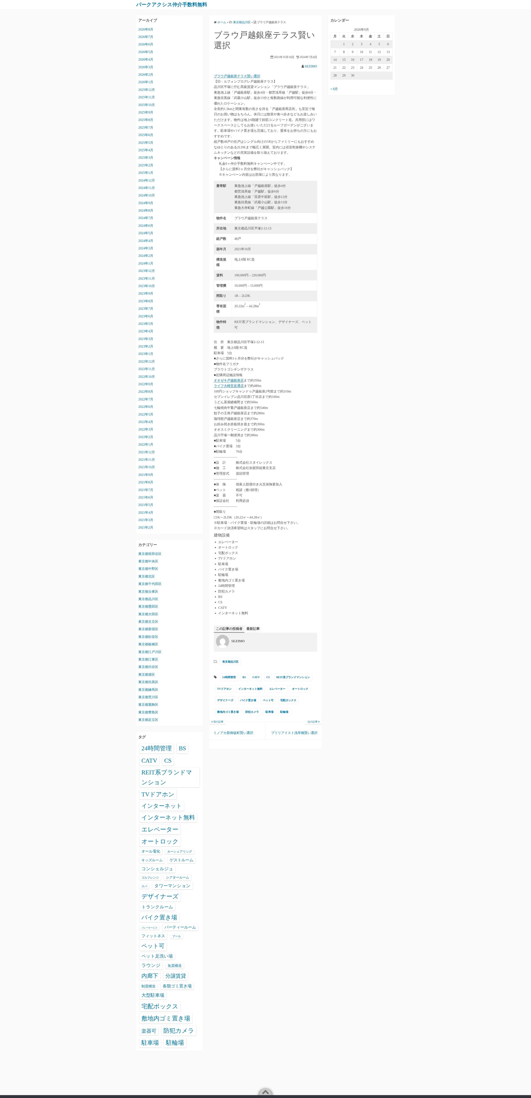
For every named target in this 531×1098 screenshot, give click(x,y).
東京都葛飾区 (148, 704)
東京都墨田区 (148, 606)
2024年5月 (145, 233)
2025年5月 (145, 142)
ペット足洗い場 (157, 956)
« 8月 (334, 89)
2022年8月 (145, 391)
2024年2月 (145, 255)
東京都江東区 (148, 659)
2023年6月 (145, 316)
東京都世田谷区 (150, 554)
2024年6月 (145, 225)
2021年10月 (146, 467)
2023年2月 (145, 346)
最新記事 (253, 628)
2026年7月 (145, 37)
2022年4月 (145, 422)
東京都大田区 (148, 614)
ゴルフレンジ (150, 877)
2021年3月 (145, 520)
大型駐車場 (152, 995)
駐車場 (270, 711)
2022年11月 (146, 369)
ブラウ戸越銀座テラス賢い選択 (237, 76)
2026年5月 (145, 52)
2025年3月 (145, 157)
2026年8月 (145, 29)
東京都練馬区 (148, 689)
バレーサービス (149, 928)
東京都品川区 (230, 661)
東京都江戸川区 (150, 652)
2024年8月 (145, 210)
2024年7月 (145, 218)
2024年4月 (145, 241)
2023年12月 (146, 271)
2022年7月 (145, 399)
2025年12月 (146, 89)
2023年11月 (146, 278)
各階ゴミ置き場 (177, 986)
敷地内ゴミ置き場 (228, 711)
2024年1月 (145, 263)
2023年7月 (145, 308)
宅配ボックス (288, 700)
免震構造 (175, 966)
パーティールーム (180, 927)
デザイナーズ (225, 700)
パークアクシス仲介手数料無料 (171, 4)
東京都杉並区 (148, 637)
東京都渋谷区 (148, 667)
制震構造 (148, 986)
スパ (144, 886)
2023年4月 (145, 331)
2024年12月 (146, 180)
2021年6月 (145, 497)
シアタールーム (177, 877)
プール (176, 936)
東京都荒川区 (148, 697)
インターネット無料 (250, 688)
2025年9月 (145, 112)
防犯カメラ (252, 711)
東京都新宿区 (148, 629)
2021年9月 (145, 474)
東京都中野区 (148, 568)
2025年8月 (145, 120)
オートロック (300, 688)
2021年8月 (145, 482)
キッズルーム (152, 860)
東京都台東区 (148, 591)
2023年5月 (145, 323)
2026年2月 (145, 74)
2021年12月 (146, 452)
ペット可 (268, 700)
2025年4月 (145, 150)
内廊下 (149, 976)
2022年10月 (146, 376)
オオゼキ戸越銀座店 (229, 380)
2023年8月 (145, 301)
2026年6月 (145, 44)
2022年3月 (145, 429)
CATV (256, 677)
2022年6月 (145, 406)
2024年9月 (145, 203)
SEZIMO (311, 66)
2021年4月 (145, 512)
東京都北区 (146, 576)
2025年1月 (145, 172)
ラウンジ (151, 965)
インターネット (161, 806)
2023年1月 (145, 354)
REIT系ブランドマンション (293, 677)
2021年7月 (145, 490)
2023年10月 (146, 286)
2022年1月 (145, 444)
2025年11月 (146, 97)
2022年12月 (146, 361)
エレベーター (277, 688)
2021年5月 (145, 505)
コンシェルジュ (157, 868)
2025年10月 (146, 105)
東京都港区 (146, 674)
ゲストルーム (181, 860)
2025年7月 (145, 127)
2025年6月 (145, 135)
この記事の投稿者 (229, 628)
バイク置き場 (248, 700)
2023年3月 (145, 339)
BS (244, 677)
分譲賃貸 (175, 976)
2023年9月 (145, 293)
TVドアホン (224, 688)
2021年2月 (145, 527)
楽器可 (148, 1031)
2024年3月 (145, 248)
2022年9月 (145, 384)
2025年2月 (145, 165)
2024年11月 (146, 188)
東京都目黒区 (148, 682)
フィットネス (153, 936)
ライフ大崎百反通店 (229, 386)
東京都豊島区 (148, 712)
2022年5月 (145, 414)
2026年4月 (145, 59)
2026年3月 (145, 67)
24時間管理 (229, 677)
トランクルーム (157, 906)
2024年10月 (146, 195)
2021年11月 (146, 459)
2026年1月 (145, 82)
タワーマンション (172, 885)
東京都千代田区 (150, 584)
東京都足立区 (148, 719)
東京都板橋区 (148, 644)
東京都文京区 (148, 621)
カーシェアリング (179, 851)
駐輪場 (284, 711)
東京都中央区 (148, 561)
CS (268, 677)
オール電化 (150, 851)
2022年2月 (145, 437)
